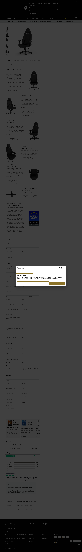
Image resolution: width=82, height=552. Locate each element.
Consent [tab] (24, 271)
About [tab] (58, 271)
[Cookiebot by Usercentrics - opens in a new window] (60, 268)
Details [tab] (41, 271)
